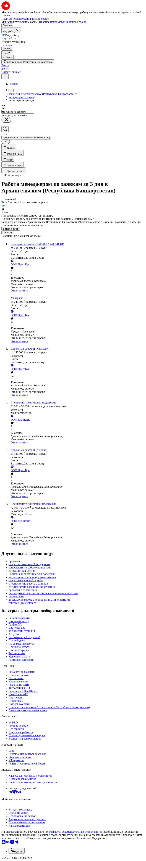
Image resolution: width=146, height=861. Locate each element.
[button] (5, 65)
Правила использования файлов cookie (62, 21)
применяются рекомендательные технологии (72, 831)
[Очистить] (6, 120)
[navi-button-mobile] (5, 76)
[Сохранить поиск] (5, 129)
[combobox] (17, 112)
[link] (7, 57)
